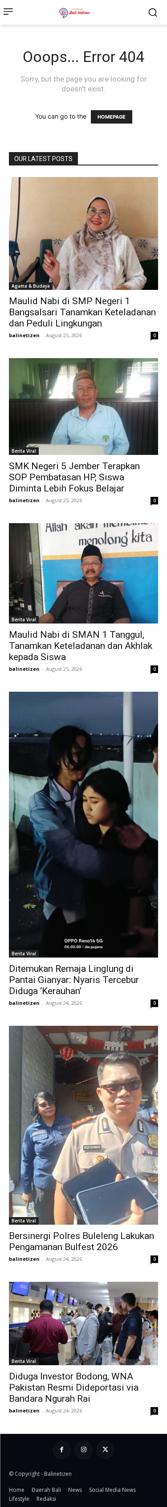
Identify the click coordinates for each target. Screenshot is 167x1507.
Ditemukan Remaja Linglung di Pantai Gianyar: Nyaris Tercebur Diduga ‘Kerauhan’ (74, 979)
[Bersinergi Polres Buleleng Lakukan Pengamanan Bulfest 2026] (83, 1125)
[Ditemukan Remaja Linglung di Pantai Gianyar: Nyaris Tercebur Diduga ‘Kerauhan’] (83, 825)
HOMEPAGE (112, 117)
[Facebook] (61, 1449)
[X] (105, 1449)
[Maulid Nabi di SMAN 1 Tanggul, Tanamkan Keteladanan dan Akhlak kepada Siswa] (83, 573)
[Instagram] (83, 1449)
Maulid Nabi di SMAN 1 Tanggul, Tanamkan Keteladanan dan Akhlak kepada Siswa (80, 645)
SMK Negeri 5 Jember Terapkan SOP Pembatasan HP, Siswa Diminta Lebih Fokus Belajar (74, 477)
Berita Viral (24, 451)
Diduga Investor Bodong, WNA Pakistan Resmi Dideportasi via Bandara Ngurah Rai (73, 1387)
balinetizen (24, 335)
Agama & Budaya (31, 286)
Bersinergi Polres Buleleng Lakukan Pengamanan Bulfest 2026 (81, 1241)
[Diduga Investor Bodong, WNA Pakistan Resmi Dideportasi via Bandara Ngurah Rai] (83, 1323)
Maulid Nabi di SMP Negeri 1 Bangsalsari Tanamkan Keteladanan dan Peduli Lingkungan (82, 312)
